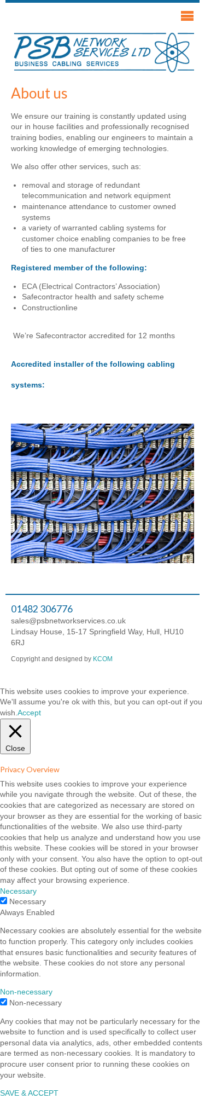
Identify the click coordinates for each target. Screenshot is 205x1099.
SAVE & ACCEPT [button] (29, 1093)
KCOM (103, 659)
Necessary (27, 901)
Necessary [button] (18, 891)
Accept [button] (29, 712)
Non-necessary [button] (26, 991)
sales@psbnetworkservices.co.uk (68, 620)
